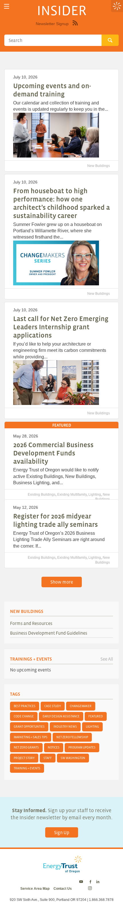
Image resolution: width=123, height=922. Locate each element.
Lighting (94, 495)
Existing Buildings (41, 495)
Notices (53, 747)
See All (106, 658)
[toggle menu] (6, 6)
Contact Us (62, 889)
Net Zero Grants (26, 747)
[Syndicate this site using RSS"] (75, 27)
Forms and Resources (31, 623)
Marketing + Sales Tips (30, 737)
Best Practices (24, 706)
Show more (61, 581)
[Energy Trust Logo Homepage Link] (61, 870)
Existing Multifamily (72, 495)
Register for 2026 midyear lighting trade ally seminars (55, 520)
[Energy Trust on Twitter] (82, 882)
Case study (52, 706)
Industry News (65, 726)
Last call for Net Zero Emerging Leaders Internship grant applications (60, 327)
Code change (24, 716)
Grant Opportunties (29, 726)
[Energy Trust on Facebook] (90, 882)
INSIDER (61, 10)
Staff (47, 758)
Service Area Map (34, 889)
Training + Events (27, 768)
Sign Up (61, 832)
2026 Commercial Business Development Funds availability (53, 453)
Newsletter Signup (52, 23)
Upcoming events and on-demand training (52, 90)
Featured (95, 716)
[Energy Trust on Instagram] (91, 889)
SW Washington (73, 758)
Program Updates (82, 747)
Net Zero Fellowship (72, 737)
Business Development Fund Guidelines (48, 632)
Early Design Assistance (61, 716)
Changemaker (81, 706)
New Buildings (98, 166)
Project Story (24, 758)
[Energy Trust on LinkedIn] (98, 882)
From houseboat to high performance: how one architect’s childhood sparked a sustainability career (61, 203)
